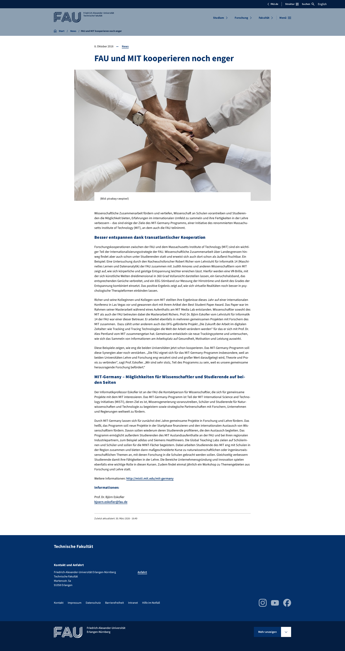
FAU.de (274, 4)
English (322, 4)
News (125, 46)
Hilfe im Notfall (151, 603)
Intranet (133, 603)
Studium (218, 18)
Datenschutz (93, 603)
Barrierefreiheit (114, 603)
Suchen (306, 4)
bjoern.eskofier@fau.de (110, 502)
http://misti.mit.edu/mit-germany (150, 478)
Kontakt (58, 603)
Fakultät (264, 18)
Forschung (241, 18)
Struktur (290, 4)
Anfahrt (142, 572)
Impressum (74, 603)
